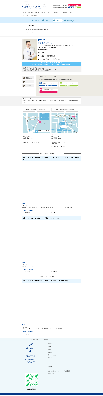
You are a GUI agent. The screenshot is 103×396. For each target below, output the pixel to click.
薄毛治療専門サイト (68, 370)
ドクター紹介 (50, 347)
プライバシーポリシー (35, 339)
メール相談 (26, 15)
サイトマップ (25, 339)
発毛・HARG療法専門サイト (53, 371)
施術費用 (50, 352)
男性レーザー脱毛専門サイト (53, 370)
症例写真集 (50, 349)
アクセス (50, 357)
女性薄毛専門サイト (68, 371)
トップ (23, 15)
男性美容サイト (51, 373)
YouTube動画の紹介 (52, 355)
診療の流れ (50, 351)
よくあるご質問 (45, 339)
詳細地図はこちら (27, 134)
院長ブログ (50, 354)
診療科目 (50, 346)
